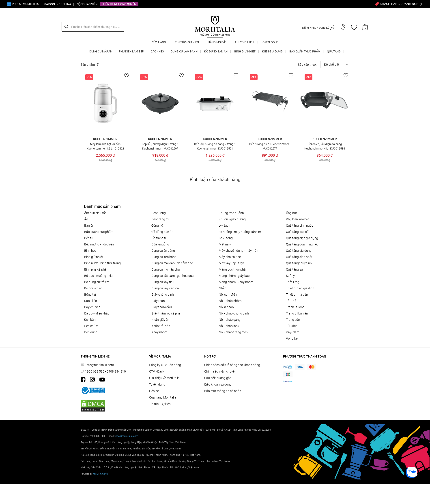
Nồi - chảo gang (230, 319)
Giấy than (158, 301)
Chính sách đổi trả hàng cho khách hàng (232, 365)
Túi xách (291, 326)
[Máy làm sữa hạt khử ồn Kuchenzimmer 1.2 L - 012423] (105, 103)
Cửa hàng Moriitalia (162, 397)
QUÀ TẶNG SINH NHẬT (299, 257)
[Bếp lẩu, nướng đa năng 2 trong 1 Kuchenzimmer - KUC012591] (215, 103)
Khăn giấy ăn (160, 319)
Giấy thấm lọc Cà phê (165, 313)
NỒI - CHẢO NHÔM (230, 301)
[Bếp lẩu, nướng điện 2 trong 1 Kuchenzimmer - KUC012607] (160, 103)
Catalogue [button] (270, 42)
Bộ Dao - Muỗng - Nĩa (98, 276)
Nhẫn (222, 288)
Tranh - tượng (295, 307)
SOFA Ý (290, 276)
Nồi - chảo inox (229, 326)
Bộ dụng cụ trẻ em (96, 282)
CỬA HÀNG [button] (159, 42)
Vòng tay (292, 338)
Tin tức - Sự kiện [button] (187, 42)
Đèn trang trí (160, 219)
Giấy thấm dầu (161, 307)
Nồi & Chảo (226, 307)
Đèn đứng (90, 332)
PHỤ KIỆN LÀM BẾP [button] (131, 51)
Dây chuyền (92, 307)
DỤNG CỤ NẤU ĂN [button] (100, 51)
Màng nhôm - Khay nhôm (236, 282)
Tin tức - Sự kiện (160, 404)
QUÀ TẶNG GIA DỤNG (299, 250)
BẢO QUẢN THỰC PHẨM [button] (304, 51)
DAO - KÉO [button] (157, 51)
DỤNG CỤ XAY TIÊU (162, 282)
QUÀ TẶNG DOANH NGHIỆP (302, 244)
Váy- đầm (292, 332)
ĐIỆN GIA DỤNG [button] (272, 51)
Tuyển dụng (157, 384)
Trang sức (293, 319)
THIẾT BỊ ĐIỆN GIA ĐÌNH (300, 288)
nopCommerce (100, 474)
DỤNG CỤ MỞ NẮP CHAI (166, 269)
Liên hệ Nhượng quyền (119, 4)
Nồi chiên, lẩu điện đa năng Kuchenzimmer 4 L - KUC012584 (324, 146)
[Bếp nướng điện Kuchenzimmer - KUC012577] (269, 103)
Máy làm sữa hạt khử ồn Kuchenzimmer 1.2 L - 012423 (105, 146)
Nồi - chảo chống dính (234, 313)
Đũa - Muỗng (160, 244)
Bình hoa (90, 250)
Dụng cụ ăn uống (163, 250)
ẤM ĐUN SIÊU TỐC (95, 213)
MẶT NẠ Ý (225, 244)
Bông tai (90, 294)
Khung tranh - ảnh (231, 213)
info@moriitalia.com (100, 365)
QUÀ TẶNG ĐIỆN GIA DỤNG (302, 238)
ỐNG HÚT (291, 213)
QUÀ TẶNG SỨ (294, 269)
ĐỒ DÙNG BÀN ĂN (162, 232)
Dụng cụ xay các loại (165, 288)
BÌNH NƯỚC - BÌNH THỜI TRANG (102, 263)
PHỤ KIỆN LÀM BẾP (298, 219)
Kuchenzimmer (105, 139)
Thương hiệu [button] (244, 42)
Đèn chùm (91, 326)
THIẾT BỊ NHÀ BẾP (297, 294)
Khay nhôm (159, 332)
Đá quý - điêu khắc (96, 313)
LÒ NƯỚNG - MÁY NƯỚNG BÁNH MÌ (240, 232)
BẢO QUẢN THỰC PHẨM (98, 232)
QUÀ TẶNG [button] (334, 51)
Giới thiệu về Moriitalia (164, 378)
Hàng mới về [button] (217, 42)
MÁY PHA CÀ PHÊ (230, 257)
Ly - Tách (224, 225)
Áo (86, 219)
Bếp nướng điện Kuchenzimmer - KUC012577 (269, 146)
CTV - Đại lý (157, 371)
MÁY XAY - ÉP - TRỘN (231, 263)
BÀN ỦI (88, 225)
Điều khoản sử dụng (218, 384)
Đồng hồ (157, 225)
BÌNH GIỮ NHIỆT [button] (245, 51)
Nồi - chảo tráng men (233, 332)
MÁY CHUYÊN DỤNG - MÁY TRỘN (238, 250)
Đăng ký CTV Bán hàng (165, 365)
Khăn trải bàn (160, 326)
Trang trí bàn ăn (297, 313)
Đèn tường (158, 213)
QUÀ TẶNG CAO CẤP (298, 232)
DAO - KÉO (90, 301)
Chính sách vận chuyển (220, 371)
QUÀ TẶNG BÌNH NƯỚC (299, 225)
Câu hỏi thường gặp (218, 378)
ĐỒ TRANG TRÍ (159, 238)
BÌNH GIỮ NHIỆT (93, 257)
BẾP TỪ (88, 238)
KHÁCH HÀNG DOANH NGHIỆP (401, 4)
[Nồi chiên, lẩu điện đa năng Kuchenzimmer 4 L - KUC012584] (324, 103)
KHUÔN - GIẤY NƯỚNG (232, 219)
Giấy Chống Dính (162, 294)
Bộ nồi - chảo (93, 288)
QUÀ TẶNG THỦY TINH (299, 263)
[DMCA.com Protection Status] (93, 406)
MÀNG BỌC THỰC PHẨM (233, 269)
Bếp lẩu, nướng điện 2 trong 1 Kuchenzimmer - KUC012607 (160, 146)
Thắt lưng (292, 282)
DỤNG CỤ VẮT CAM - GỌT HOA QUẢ (172, 276)
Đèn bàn (90, 319)
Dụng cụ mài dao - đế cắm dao (172, 263)
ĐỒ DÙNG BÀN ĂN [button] (216, 51)
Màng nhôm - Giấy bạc (234, 276)
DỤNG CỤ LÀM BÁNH (163, 257)
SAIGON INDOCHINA (57, 4)
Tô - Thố (291, 301)
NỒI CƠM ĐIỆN (228, 294)
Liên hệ (154, 391)
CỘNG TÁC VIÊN (87, 4)
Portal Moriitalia (25, 4)
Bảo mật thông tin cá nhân (222, 391)
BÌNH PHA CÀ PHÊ (95, 269)
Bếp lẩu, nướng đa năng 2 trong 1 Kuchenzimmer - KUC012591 (215, 146)
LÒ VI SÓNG (226, 238)
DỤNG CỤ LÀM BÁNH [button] (184, 51)
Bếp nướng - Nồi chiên (99, 244)
